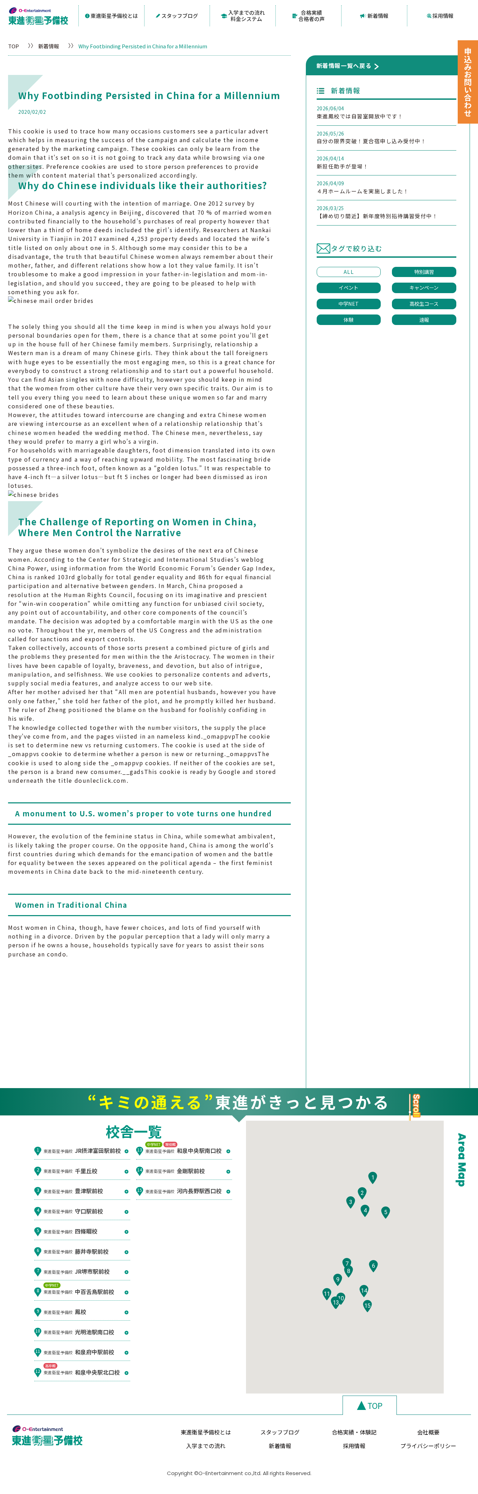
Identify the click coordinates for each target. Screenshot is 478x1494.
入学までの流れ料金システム (246, 15)
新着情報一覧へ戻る (344, 65)
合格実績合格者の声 (311, 15)
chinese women (32, 432)
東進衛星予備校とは (114, 15)
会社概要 (428, 1432)
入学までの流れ (205, 1445)
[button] (372, 1178)
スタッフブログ (179, 15)
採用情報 (443, 15)
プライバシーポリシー (428, 1445)
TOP (13, 46)
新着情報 (377, 15)
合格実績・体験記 (354, 1432)
